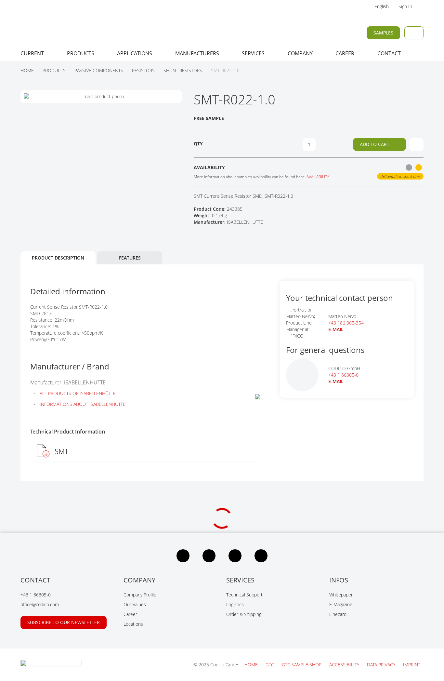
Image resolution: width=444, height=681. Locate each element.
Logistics (235, 604)
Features (130, 258)
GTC (270, 664)
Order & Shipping (243, 614)
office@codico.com (39, 604)
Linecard (337, 614)
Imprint (411, 664)
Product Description (58, 258)
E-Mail (336, 381)
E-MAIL (336, 329)
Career (130, 614)
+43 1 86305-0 (343, 375)
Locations (133, 624)
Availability (318, 177)
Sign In (405, 6)
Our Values (135, 604)
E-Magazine (340, 604)
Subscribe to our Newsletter (63, 622)
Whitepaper (341, 595)
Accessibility (344, 664)
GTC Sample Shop (302, 664)
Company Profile (140, 595)
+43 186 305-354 (346, 323)
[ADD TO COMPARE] (416, 144)
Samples (383, 33)
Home (251, 664)
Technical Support (244, 595)
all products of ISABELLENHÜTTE (78, 393)
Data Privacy (382, 664)
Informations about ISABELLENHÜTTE (82, 404)
